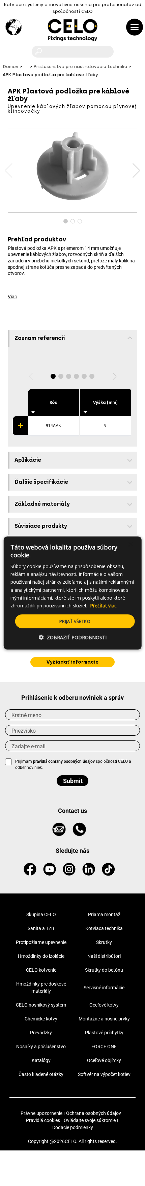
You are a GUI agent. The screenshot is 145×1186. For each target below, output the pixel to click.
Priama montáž (104, 914)
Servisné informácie (104, 987)
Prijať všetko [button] (74, 621)
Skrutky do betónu (104, 970)
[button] (136, 170)
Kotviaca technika (104, 928)
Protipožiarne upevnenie (41, 942)
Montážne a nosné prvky (104, 1018)
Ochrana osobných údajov (93, 1113)
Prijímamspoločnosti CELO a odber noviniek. (73, 764)
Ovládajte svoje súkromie (90, 1120)
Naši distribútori (104, 956)
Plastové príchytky (104, 1032)
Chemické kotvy (41, 1018)
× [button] (130, 544)
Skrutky (104, 942)
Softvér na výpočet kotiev (104, 1074)
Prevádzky (41, 1032)
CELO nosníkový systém (41, 1005)
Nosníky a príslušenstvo (41, 1046)
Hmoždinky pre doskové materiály (41, 987)
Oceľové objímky (104, 1060)
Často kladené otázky (41, 1074)
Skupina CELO (41, 914)
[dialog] (73, 593)
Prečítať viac (103, 605)
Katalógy (41, 1060)
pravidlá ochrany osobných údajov (64, 761)
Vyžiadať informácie (72, 662)
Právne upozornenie (41, 1113)
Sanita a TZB (41, 928)
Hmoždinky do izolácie (41, 956)
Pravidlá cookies (43, 1120)
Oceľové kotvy (104, 1005)
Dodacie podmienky (72, 1127)
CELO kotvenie (41, 970)
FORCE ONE (104, 1046)
